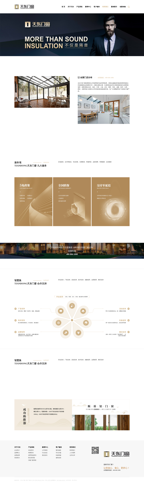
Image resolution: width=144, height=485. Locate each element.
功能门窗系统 (32, 460)
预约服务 (58, 450)
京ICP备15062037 (61, 480)
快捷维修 (58, 455)
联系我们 (105, 7)
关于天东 (71, 7)
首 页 (63, 7)
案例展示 (114, 7)
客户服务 (97, 7)
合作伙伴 (72, 455)
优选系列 (31, 450)
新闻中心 (88, 7)
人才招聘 (72, 452)
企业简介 (17, 450)
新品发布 (44, 455)
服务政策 (58, 457)
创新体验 (123, 7)
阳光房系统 (31, 457)
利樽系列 (31, 452)
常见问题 (58, 452)
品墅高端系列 (32, 455)
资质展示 (17, 457)
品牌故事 (17, 455)
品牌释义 (17, 452)
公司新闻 (44, 450)
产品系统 (79, 7)
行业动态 (44, 452)
